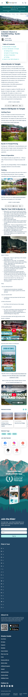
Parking (7, 57)
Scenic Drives (4, 675)
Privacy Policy (21, 694)
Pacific (14, 434)
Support (3, 645)
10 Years (3, 642)
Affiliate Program (5, 666)
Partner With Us (5, 660)
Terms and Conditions (15, 694)
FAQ (17, 316)
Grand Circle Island (14, 382)
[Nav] (2, 3)
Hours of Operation (10, 55)
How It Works (4, 651)
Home (2, 14)
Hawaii (13, 14)
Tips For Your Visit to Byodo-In (11, 59)
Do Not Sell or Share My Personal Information (5, 694)
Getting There (9, 51)
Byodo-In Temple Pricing (11, 53)
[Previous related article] (23, 409)
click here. (16, 122)
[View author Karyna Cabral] (2, 39)
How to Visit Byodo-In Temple (11, 48)
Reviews (3, 648)
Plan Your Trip (7, 14)
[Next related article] (26, 409)
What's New (4, 663)
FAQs (2, 657)
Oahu (17, 14)
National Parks (5, 672)
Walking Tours (4, 678)
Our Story (3, 639)
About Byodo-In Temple (10, 46)
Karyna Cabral (8, 40)
